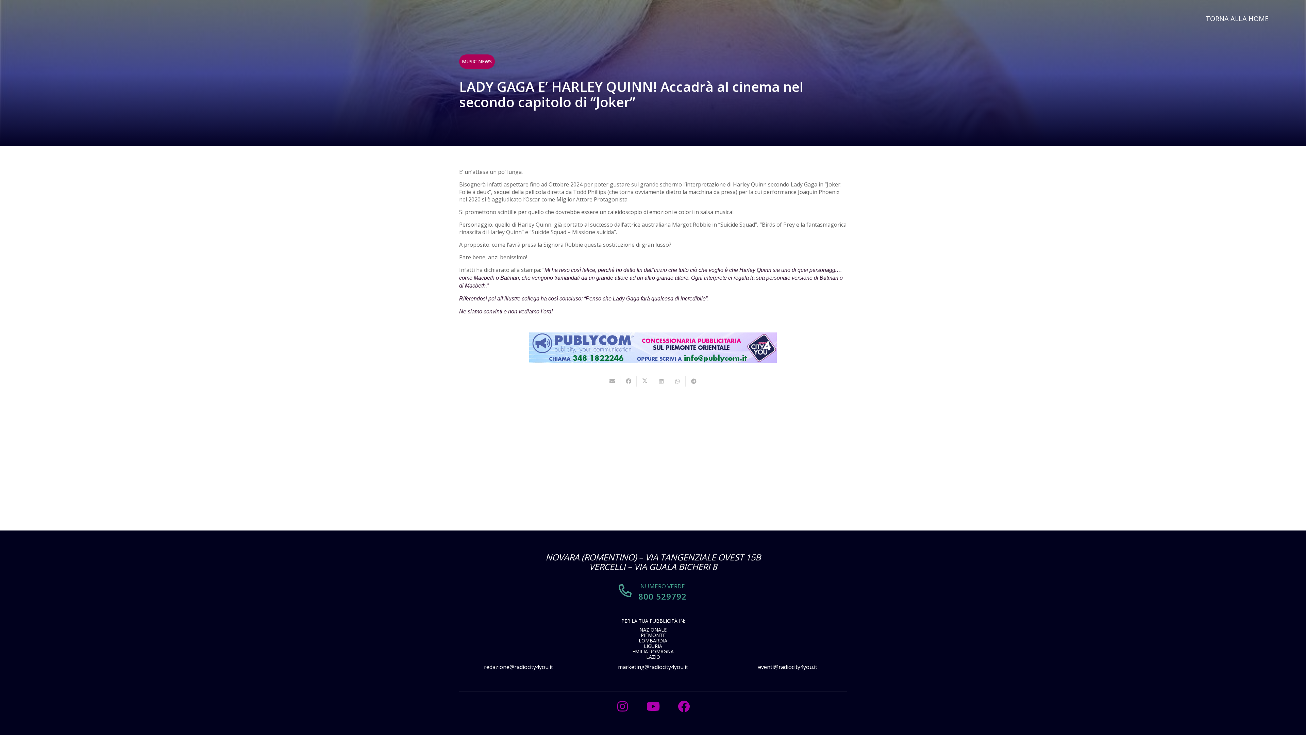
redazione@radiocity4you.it (518, 667)
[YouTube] (653, 706)
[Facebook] (683, 706)
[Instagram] (622, 706)
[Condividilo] (628, 381)
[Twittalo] (645, 381)
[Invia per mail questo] (612, 381)
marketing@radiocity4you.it (653, 667)
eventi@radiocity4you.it (787, 667)
